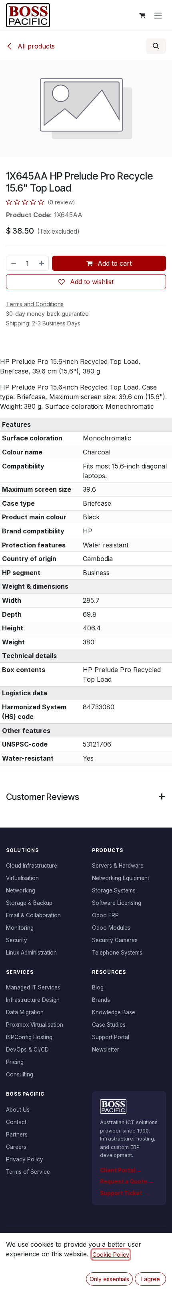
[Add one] (42, 263)
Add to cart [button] (114, 263)
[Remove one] (13, 263)
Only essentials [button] (109, 1279)
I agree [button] (150, 1279)
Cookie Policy (110, 1254)
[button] (156, 46)
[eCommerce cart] (142, 15)
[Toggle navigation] (158, 15)
